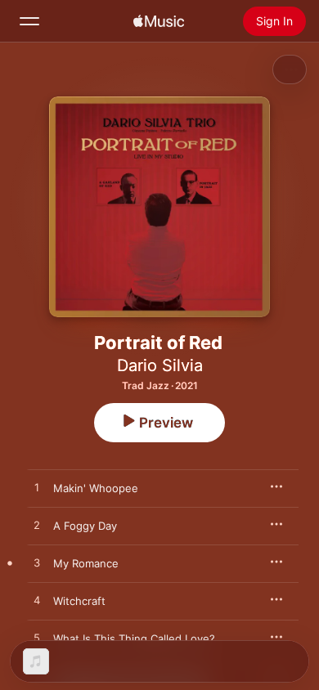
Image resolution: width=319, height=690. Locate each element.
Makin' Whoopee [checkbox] (95, 488)
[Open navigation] (29, 21)
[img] (158, 21)
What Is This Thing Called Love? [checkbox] (134, 638)
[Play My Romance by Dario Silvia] (36, 563)
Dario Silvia (160, 365)
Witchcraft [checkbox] (79, 600)
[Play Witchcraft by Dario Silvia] (36, 601)
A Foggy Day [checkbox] (85, 525)
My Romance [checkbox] (86, 563)
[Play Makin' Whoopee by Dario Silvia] (36, 488)
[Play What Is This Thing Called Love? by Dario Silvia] (36, 638)
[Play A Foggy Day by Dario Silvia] (36, 525)
